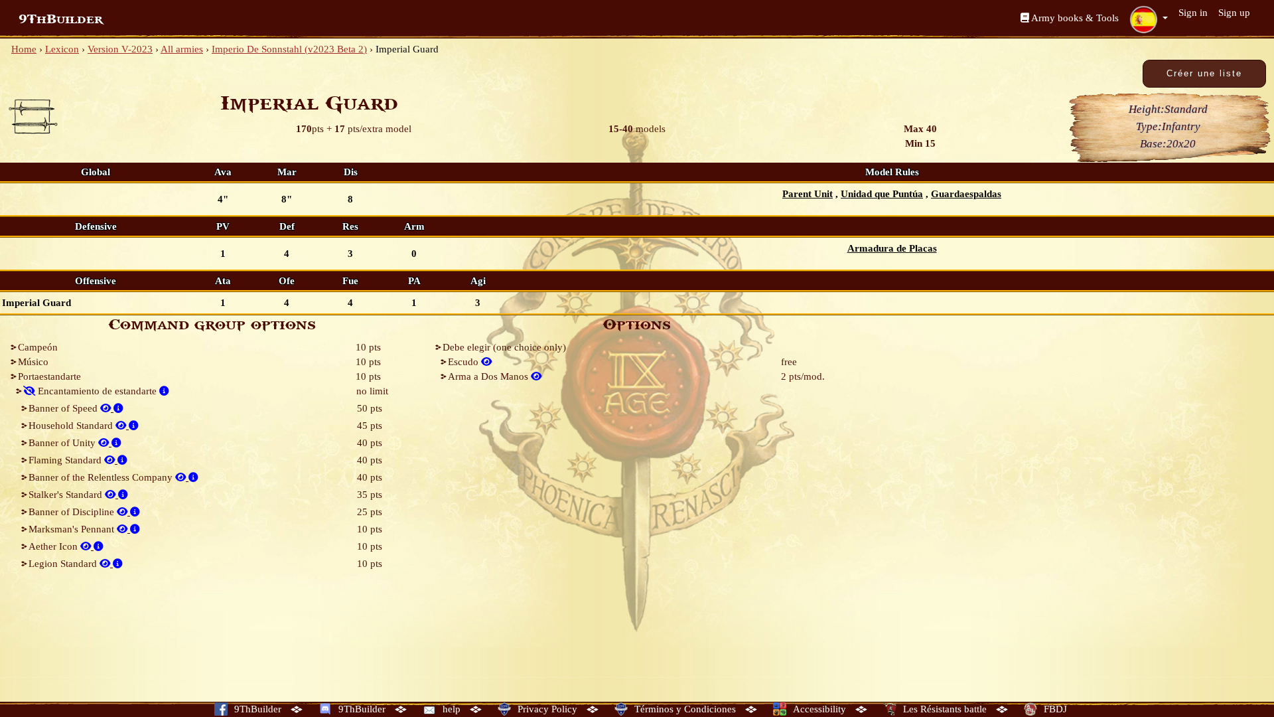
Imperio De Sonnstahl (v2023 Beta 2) (289, 49)
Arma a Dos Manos (489, 376)
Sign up (1234, 12)
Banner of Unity (63, 443)
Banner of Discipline (73, 512)
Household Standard (72, 425)
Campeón (38, 347)
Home (23, 49)
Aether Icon (54, 546)
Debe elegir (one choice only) (504, 347)
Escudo (464, 362)
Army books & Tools (1074, 18)
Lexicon (62, 49)
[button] (1148, 19)
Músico (33, 362)
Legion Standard (64, 563)
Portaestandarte (49, 376)
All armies (182, 49)
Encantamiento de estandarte (97, 391)
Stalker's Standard (67, 494)
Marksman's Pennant (73, 529)
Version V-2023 (120, 49)
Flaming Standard (66, 460)
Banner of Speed (64, 408)
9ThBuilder (61, 19)
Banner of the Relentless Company (102, 477)
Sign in (1193, 12)
